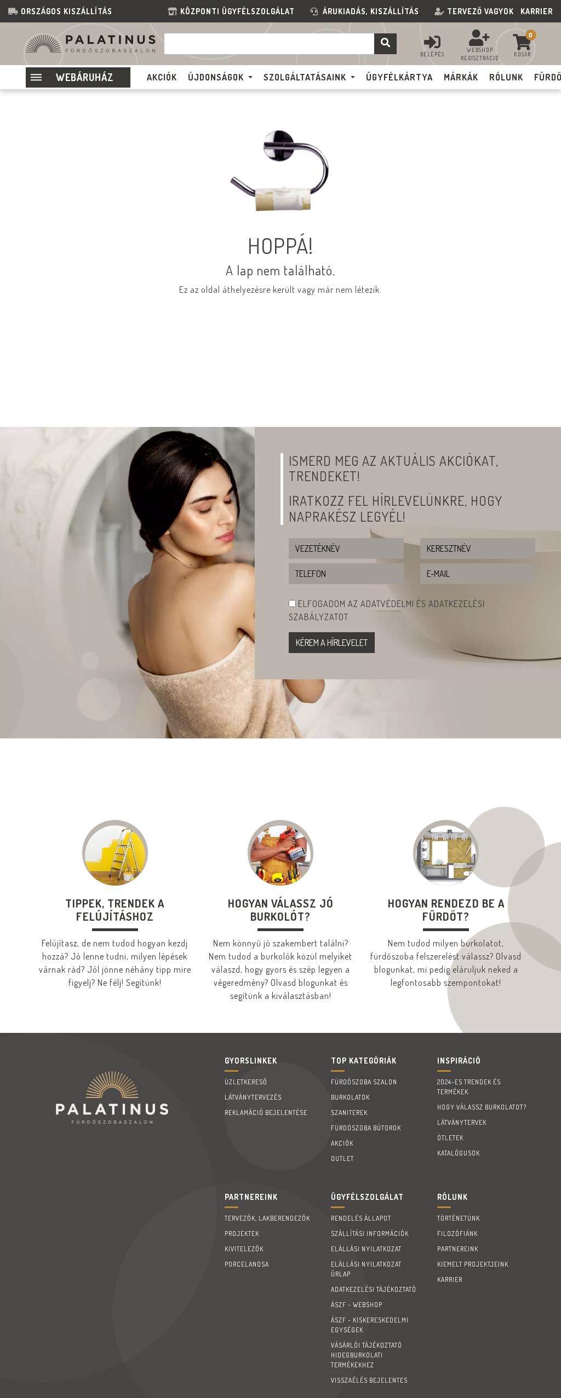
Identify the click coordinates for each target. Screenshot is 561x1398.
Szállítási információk (370, 1233)
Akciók (342, 1143)
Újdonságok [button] (216, 77)
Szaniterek (349, 1112)
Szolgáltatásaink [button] (305, 77)
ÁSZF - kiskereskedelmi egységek (370, 1325)
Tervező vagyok (480, 11)
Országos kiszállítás (66, 11)
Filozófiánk (457, 1233)
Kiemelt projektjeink (472, 1264)
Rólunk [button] (506, 77)
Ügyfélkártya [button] (399, 77)
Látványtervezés (253, 1097)
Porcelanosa (247, 1264)
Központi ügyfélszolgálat (239, 11)
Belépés (432, 54)
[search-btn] (385, 43)
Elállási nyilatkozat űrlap (366, 1269)
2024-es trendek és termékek (469, 1087)
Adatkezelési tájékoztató (373, 1289)
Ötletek (450, 1138)
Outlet (342, 1158)
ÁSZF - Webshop (356, 1305)
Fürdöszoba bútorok (366, 1128)
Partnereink (457, 1249)
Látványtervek (461, 1122)
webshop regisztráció (480, 54)
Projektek (242, 1233)
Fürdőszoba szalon (364, 1082)
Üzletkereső (246, 1082)
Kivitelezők (244, 1249)
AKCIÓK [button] (162, 77)
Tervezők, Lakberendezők (267, 1218)
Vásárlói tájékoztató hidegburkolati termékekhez (366, 1355)
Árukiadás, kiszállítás (371, 11)
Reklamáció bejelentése (266, 1112)
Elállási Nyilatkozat (366, 1249)
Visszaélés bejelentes (369, 1380)
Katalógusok (458, 1153)
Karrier (536, 11)
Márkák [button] (461, 77)
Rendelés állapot (361, 1218)
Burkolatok (350, 1097)
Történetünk (458, 1218)
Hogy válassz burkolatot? (481, 1107)
